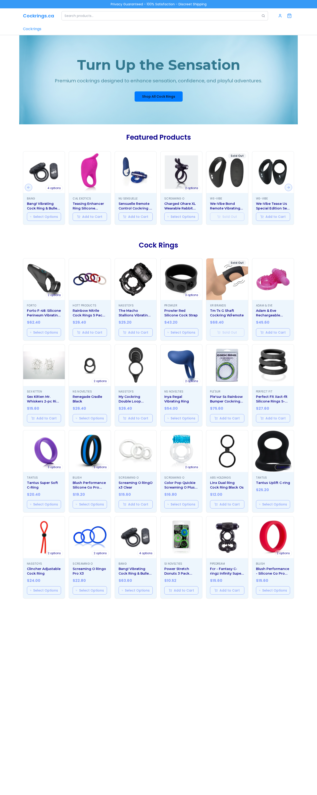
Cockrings (32, 29)
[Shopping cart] (289, 15)
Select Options (45, 216)
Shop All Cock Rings (158, 96)
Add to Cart (92, 216)
